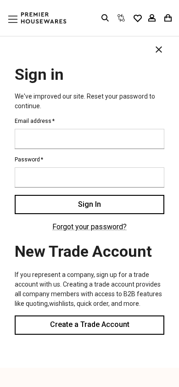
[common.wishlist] (137, 18)
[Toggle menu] (21, 28)
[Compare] (121, 18)
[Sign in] (152, 18)
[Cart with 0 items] (167, 18)
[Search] (105, 18)
